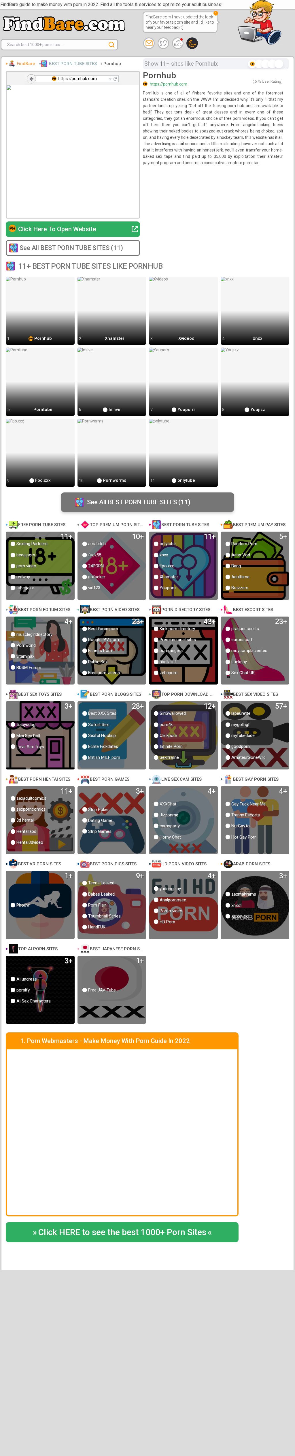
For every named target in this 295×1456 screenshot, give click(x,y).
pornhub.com (84, 78)
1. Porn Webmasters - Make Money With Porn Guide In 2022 (105, 1041)
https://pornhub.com (168, 84)
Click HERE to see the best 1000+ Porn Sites (122, 1232)
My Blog (178, 43)
